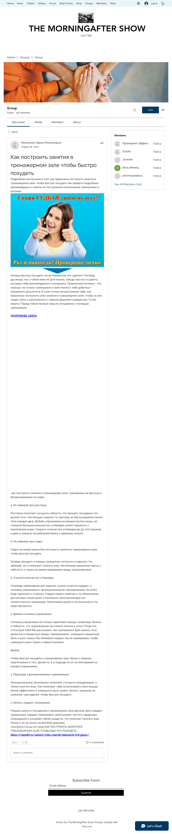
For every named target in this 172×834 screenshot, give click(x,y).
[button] (163, 3)
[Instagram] (138, 3)
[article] (57, 450)
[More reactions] (24, 742)
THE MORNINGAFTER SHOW (87, 29)
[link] (18, 122)
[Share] (102, 143)
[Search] (135, 110)
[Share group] (163, 110)
